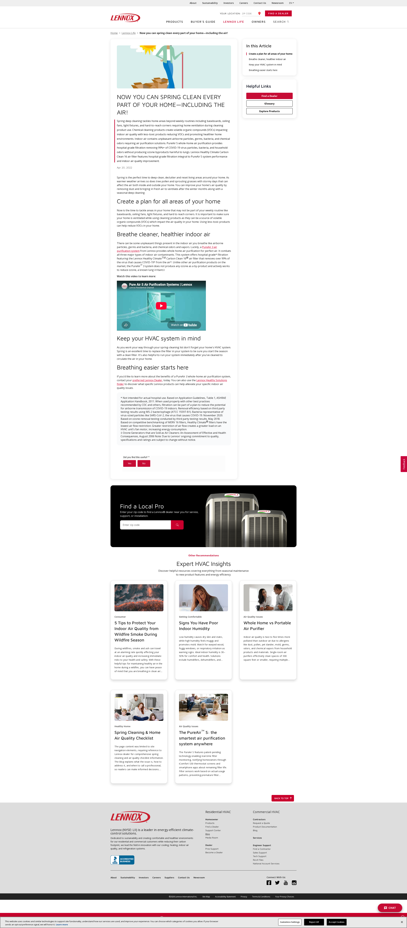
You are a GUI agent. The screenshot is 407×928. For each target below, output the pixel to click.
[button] (138, 630)
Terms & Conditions (261, 896)
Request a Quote (261, 823)
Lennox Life (233, 21)
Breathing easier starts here (263, 70)
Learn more (62, 924)
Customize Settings (290, 922)
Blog (207, 834)
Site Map (206, 896)
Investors (229, 2)
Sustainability (210, 2)
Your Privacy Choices (284, 896)
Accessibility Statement (225, 896)
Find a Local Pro (142, 506)
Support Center (213, 830)
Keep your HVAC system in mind (265, 64)
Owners (259, 21)
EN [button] (290, 2)
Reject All (314, 922)
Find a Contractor (262, 849)
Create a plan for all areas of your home (270, 53)
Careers (243, 2)
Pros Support (211, 848)
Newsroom (278, 2)
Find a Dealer (278, 13)
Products (174, 21)
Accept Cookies (336, 922)
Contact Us (260, 2)
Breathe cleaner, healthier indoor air (267, 59)
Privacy (244, 896)
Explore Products (269, 111)
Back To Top (281, 798)
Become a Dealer (214, 852)
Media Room (211, 837)
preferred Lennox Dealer (147, 380)
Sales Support (260, 852)
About (193, 2)
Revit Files (258, 859)
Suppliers (169, 877)
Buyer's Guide (203, 21)
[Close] (401, 921)
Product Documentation (265, 826)
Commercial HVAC (266, 812)
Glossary (269, 103)
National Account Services (266, 863)
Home (114, 33)
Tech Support (259, 856)
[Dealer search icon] (177, 524)
